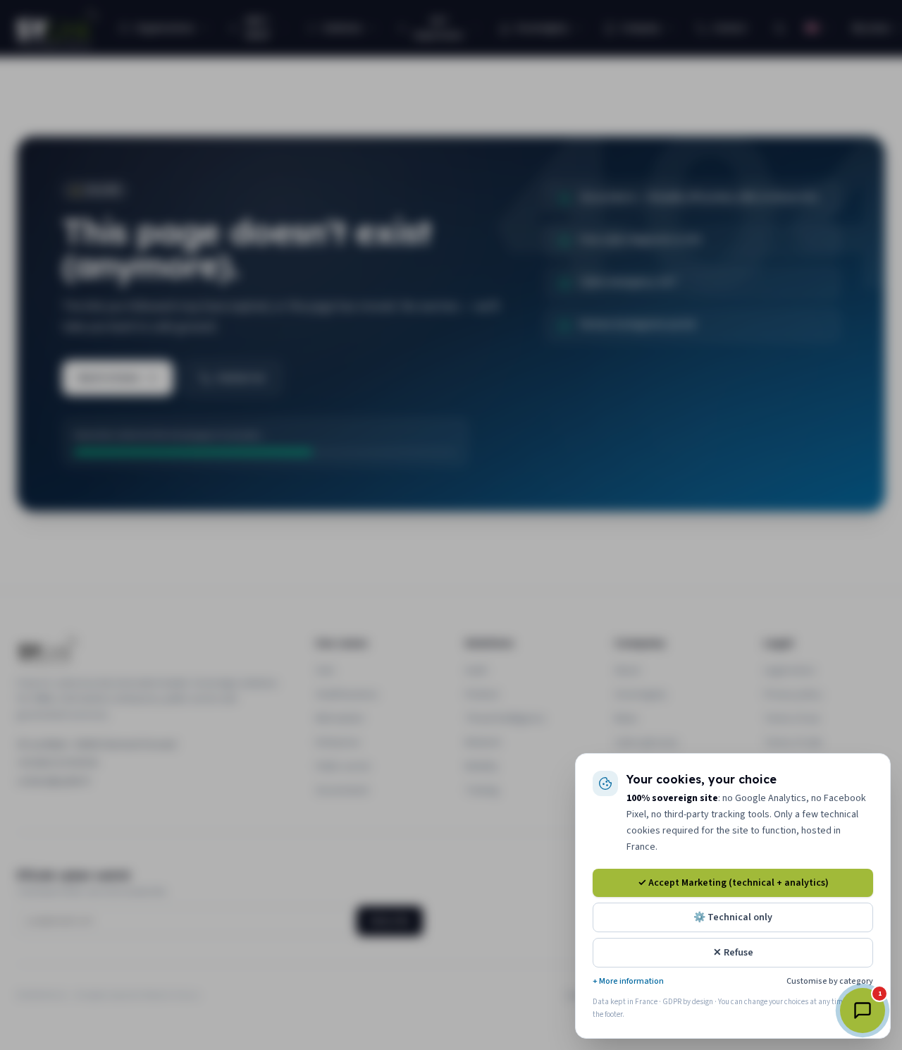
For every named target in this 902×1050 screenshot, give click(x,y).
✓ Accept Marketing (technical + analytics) (733, 883)
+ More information (628, 981)
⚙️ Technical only (732, 917)
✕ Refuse (733, 953)
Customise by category (829, 981)
